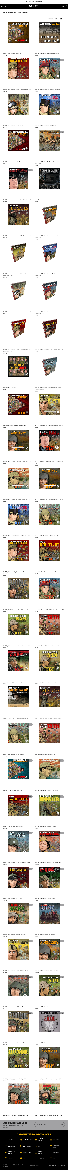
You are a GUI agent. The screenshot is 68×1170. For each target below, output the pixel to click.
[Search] (5, 6)
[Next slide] (30, 37)
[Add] (30, 49)
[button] (56, 19)
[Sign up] (62, 1124)
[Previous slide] (5, 37)
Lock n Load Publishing (12, 1164)
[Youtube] (53, 1166)
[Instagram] (50, 1166)
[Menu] (2, 6)
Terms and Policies (34, 1165)
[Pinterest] (59, 1166)
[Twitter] (56, 1166)
